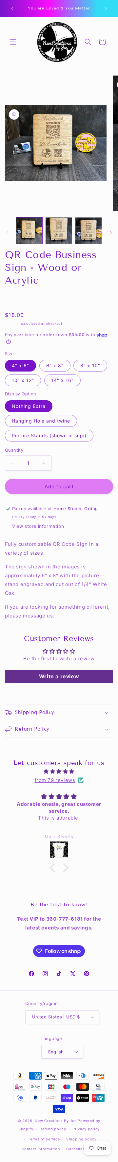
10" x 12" (23, 380)
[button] (13, 42)
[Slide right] (111, 232)
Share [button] (18, 299)
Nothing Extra (29, 406)
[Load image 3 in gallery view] (59, 230)
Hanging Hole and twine (41, 421)
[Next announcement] (106, 8)
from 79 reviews (55, 780)
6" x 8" (55, 365)
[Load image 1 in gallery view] (29, 230)
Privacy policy (86, 1129)
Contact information (40, 1149)
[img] (59, 771)
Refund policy (53, 1129)
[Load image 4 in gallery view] (88, 230)
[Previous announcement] (12, 8)
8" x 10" (90, 365)
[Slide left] (7, 232)
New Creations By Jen (55, 1121)
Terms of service (44, 1139)
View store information (38, 526)
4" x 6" (20, 365)
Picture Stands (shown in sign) (49, 435)
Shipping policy (81, 1139)
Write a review (59, 676)
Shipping (12, 323)
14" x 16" (62, 380)
